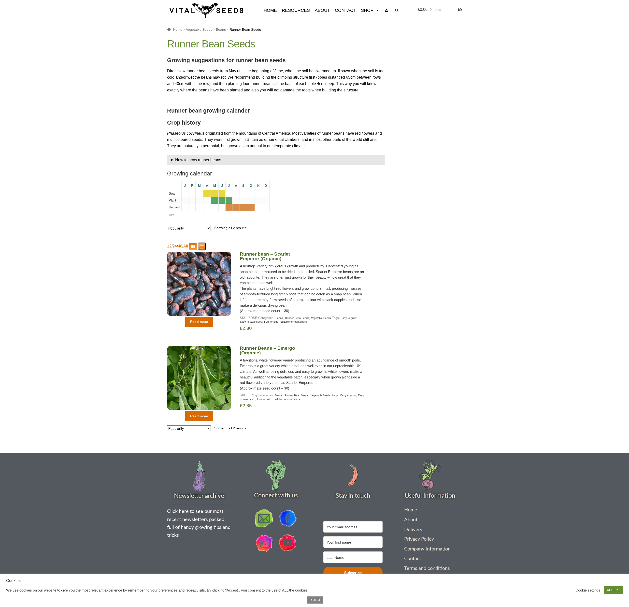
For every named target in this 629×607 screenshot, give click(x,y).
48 (180, 246)
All (185, 246)
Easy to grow (349, 318)
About (322, 10)
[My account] (386, 10)
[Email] (264, 518)
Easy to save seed (251, 321)
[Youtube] (288, 543)
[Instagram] (264, 543)
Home (177, 29)
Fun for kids (271, 321)
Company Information (427, 549)
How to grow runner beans (198, 160)
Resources (296, 10)
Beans (221, 29)
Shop (367, 10)
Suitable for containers (293, 321)
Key (171, 214)
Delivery (413, 529)
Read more (199, 322)
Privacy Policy (419, 539)
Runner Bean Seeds (297, 318)
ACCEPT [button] (613, 590)
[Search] (397, 10)
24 (174, 246)
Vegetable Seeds (199, 29)
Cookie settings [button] (587, 590)
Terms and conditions (427, 568)
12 (169, 246)
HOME (270, 10)
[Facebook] (288, 518)
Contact (345, 10)
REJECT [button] (315, 599)
